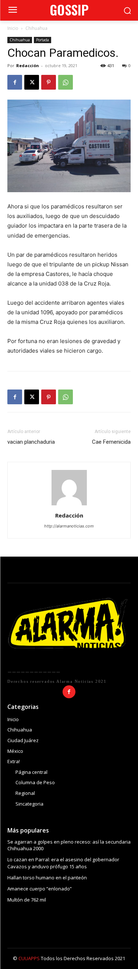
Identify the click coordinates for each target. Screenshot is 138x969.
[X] (31, 82)
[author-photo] (69, 505)
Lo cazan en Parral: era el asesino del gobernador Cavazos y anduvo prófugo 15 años (63, 862)
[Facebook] (14, 82)
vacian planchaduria (31, 442)
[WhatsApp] (65, 82)
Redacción (27, 65)
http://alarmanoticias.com (69, 526)
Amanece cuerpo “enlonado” (39, 888)
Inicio (12, 28)
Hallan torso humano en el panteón (47, 877)
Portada (42, 39)
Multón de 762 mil (26, 899)
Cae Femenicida (111, 442)
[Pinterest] (48, 82)
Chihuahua (36, 28)
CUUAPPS (29, 958)
